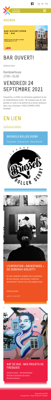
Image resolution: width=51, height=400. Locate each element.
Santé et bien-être (36, 141)
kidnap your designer (41, 396)
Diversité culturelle (13, 378)
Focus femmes (11, 141)
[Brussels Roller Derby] (25, 167)
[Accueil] (11, 10)
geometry (26, 396)
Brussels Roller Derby (22, 136)
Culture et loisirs (9, 65)
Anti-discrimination (26, 372)
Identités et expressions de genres (18, 375)
